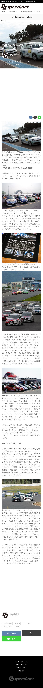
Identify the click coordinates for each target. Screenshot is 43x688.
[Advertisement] (21, 92)
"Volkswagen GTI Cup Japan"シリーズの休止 (24, 152)
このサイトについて (21, 661)
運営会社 (21, 671)
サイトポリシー (21, 664)
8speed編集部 (14, 54)
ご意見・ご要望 (21, 668)
